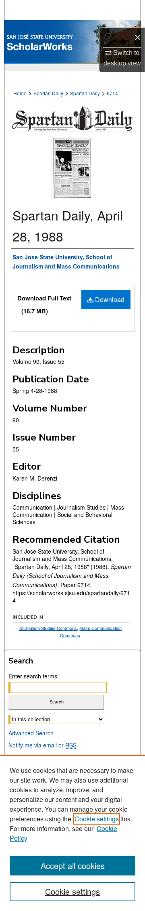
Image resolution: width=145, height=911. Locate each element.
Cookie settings (97, 818)
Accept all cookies (73, 865)
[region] (72, 833)
